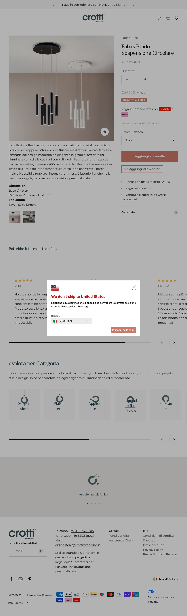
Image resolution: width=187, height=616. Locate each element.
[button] (134, 287)
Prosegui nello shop (123, 329)
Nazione (55, 316)
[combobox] (62, 321)
